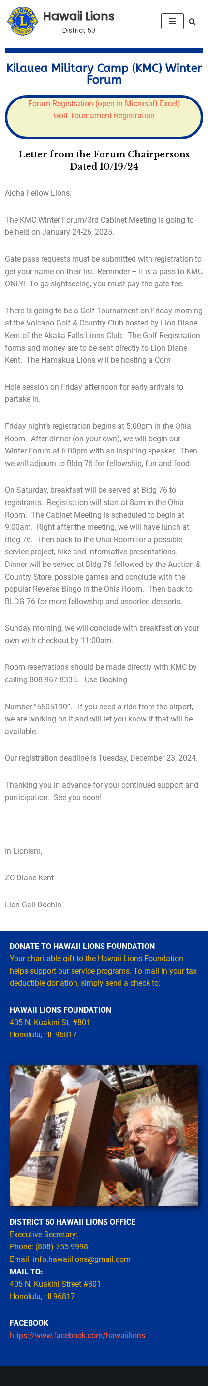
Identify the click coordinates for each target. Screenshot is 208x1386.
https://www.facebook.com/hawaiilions (77, 1335)
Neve (17, 1376)
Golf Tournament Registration (104, 115)
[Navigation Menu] (172, 21)
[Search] (192, 21)
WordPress (101, 1376)
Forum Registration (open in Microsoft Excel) (104, 103)
